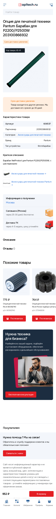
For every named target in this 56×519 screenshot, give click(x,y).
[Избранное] (26, 272)
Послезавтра (16, 318)
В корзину (41, 494)
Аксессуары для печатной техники (34, 134)
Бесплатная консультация (21, 394)
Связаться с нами (14, 453)
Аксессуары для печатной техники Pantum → (31, 183)
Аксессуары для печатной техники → (28, 173)
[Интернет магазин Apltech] (28, 4)
